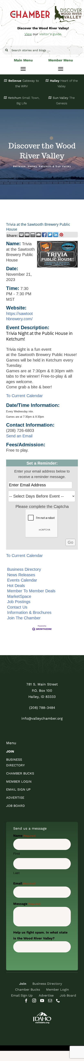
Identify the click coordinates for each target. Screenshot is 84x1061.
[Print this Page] (21, 234)
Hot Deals (16, 585)
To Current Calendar (24, 395)
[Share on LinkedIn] (55, 234)
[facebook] (26, 1000)
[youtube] (42, 1000)
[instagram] (34, 1000)
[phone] (58, 1000)
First (16, 853)
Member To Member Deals (31, 591)
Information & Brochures (29, 612)
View (28, 34)
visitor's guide (50, 34)
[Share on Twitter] (50, 234)
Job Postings (18, 601)
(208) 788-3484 (42, 708)
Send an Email (19, 436)
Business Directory (24, 569)
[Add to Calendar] (32, 234)
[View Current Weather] (38, 234)
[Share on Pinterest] (61, 234)
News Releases (21, 575)
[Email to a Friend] (27, 234)
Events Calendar (22, 580)
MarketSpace (19, 596)
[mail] (50, 1000)
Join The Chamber (24, 618)
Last (16, 873)
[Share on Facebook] (44, 234)
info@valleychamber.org (42, 718)
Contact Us (17, 607)
